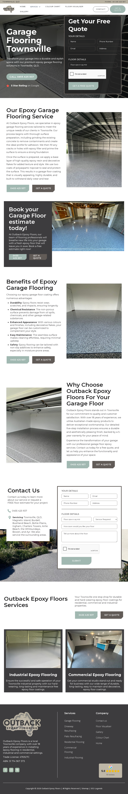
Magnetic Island (21, 520)
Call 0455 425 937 (22, 76)
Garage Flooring (72, 720)
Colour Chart (52, 6)
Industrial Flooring (73, 757)
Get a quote (117, 9)
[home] (8, 9)
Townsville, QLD (11, 2)
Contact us (101, 720)
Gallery (24, 11)
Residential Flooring (74, 741)
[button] (35, 6)
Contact (101, 9)
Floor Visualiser (74, 6)
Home (23, 6)
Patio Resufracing (73, 736)
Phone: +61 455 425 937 (115, 2)
